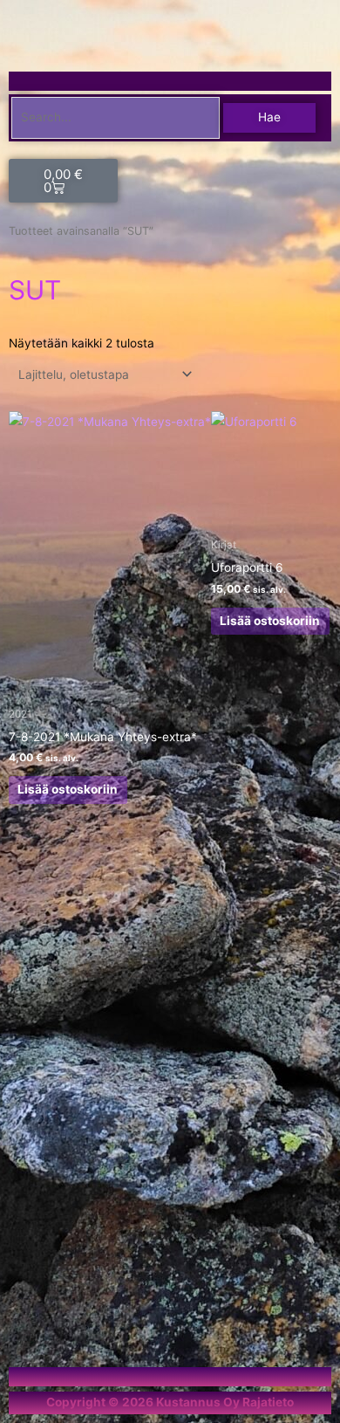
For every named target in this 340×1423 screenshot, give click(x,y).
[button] (324, 81)
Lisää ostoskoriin (67, 789)
